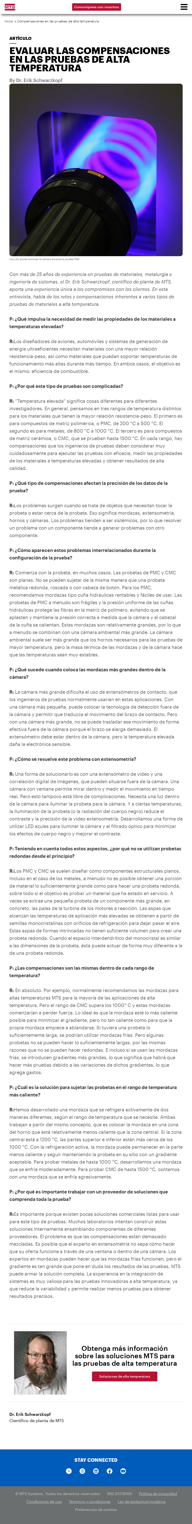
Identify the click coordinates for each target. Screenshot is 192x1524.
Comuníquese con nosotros (96, 7)
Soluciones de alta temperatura (124, 1376)
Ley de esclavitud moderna (142, 1501)
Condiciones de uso (44, 1501)
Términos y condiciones (90, 1501)
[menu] (184, 7)
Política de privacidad (158, 1493)
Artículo (20, 38)
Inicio (9, 21)
